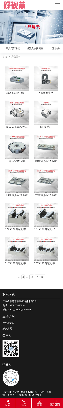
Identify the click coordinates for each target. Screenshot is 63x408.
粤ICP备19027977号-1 (30, 395)
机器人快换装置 (35, 48)
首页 (5, 56)
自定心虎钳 (56, 48)
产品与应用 (8, 323)
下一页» (40, 277)
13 (31, 277)
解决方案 (7, 328)
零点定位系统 (13, 48)
